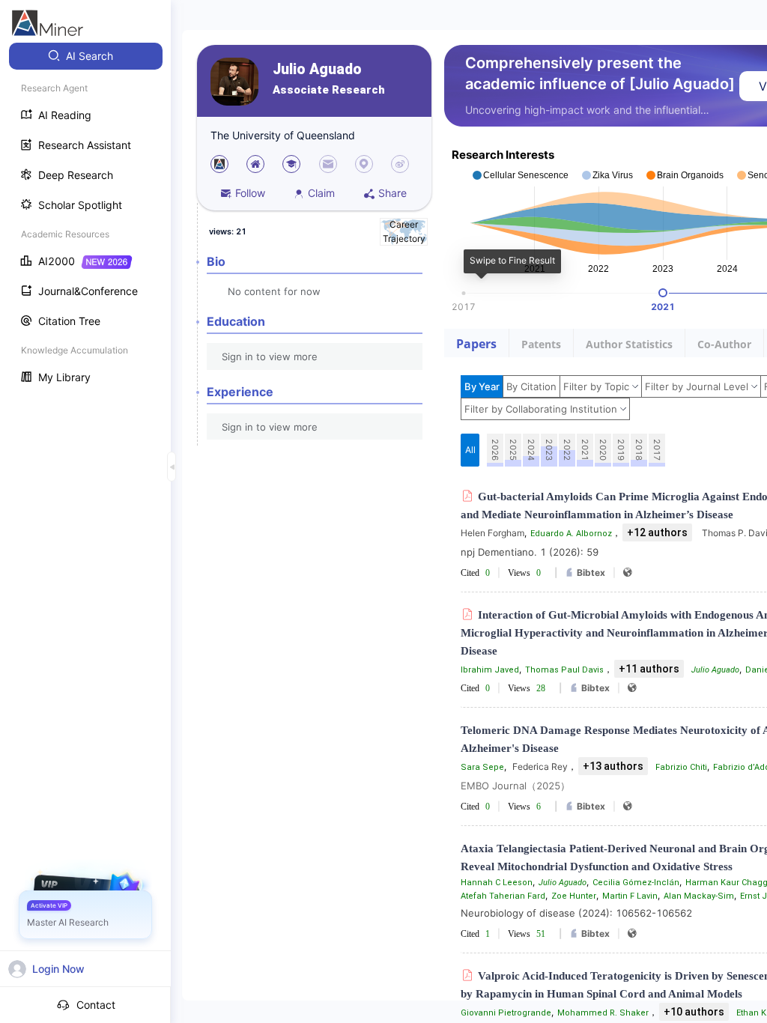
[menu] (85, 218)
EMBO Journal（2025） (515, 786)
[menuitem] (86, 56)
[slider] (663, 293)
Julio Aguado (317, 69)
